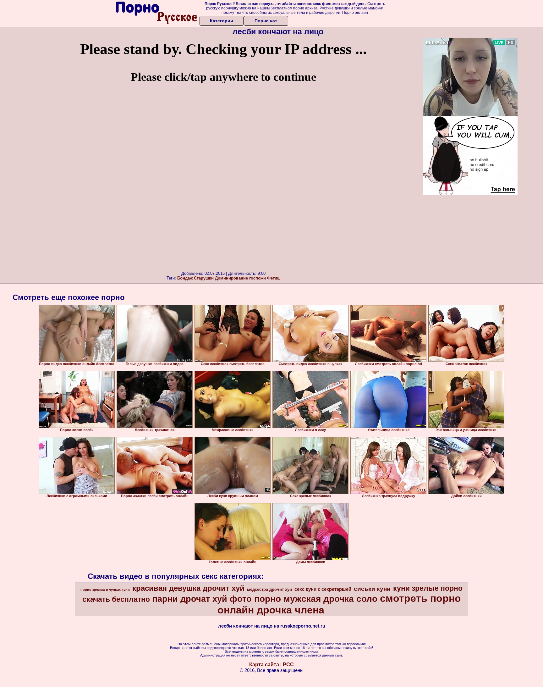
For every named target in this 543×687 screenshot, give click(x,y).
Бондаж (185, 278)
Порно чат (266, 20)
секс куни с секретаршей (322, 589)
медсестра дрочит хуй (269, 589)
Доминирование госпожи (240, 278)
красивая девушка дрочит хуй (188, 588)
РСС (288, 664)
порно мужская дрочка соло (315, 599)
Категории (221, 20)
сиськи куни (372, 588)
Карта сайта (264, 664)
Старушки (204, 278)
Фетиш (274, 278)
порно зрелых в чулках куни (105, 589)
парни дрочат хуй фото (202, 599)
